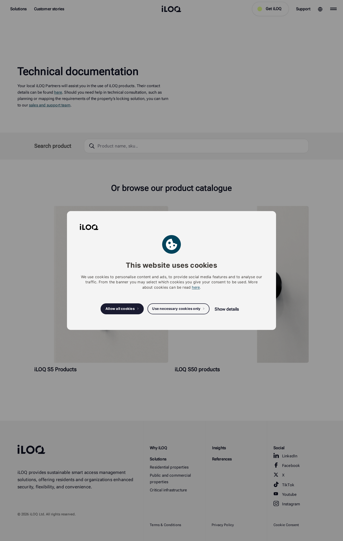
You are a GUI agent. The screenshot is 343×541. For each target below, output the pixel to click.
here (196, 287)
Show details (227, 309)
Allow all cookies (120, 309)
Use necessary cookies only (176, 309)
